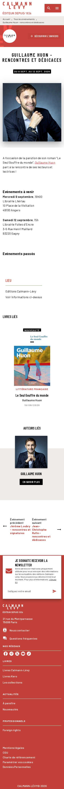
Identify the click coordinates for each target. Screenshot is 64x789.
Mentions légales (13, 747)
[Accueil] (17, 8)
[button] (44, 36)
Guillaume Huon (45, 162)
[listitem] (6, 654)
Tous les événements (24, 19)
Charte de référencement (19, 757)
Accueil (6, 19)
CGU (5, 752)
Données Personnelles (17, 766)
